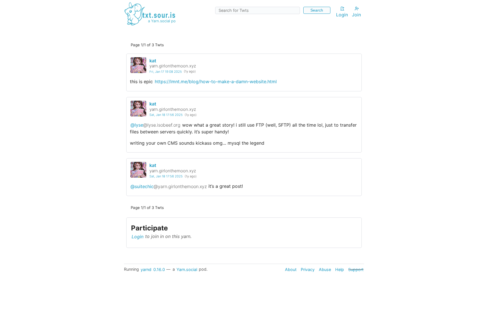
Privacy (308, 269)
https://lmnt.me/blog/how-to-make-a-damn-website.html (216, 81)
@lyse (155, 125)
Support (355, 269)
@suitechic (168, 186)
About (291, 269)
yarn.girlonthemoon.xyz (172, 66)
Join (356, 14)
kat (152, 60)
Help (339, 269)
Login (342, 14)
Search (316, 10)
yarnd (146, 269)
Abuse (325, 269)
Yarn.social (187, 269)
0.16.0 (159, 269)
